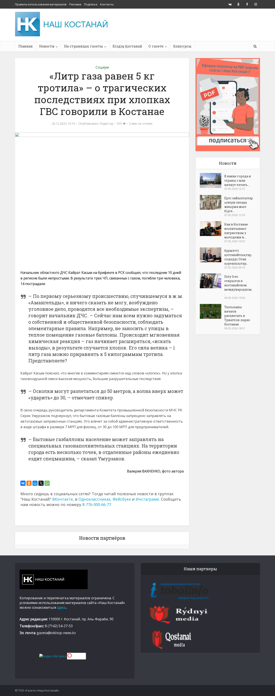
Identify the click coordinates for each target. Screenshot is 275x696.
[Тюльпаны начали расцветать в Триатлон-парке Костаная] (212, 311)
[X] (41, 483)
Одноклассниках (94, 499)
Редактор (106, 124)
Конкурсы (182, 46)
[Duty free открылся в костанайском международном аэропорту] (212, 280)
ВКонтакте (62, 499)
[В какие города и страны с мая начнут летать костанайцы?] (212, 180)
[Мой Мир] (35, 483)
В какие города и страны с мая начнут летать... (237, 180)
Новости (46, 46)
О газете (155, 46)
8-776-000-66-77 (96, 504)
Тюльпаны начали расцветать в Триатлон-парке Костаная (237, 315)
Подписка (90, 4)
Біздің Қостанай (127, 46)
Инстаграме (147, 499)
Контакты (107, 4)
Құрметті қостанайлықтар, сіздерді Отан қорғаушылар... (238, 256)
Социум (102, 67)
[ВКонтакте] (23, 483)
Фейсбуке (122, 499)
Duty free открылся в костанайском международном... (238, 285)
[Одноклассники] (29, 483)
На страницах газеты (83, 46)
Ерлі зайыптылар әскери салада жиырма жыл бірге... (238, 204)
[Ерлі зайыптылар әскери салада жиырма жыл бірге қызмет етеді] (212, 202)
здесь (61, 607)
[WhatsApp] (47, 483)
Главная (25, 46)
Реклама (75, 4)
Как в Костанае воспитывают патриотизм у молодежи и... (236, 230)
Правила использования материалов (41, 4)
